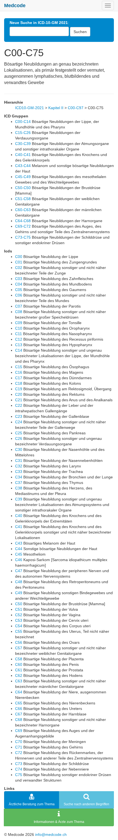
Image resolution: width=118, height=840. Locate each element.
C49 (18, 593)
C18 (18, 383)
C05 (18, 289)
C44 (18, 548)
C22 (18, 405)
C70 (18, 741)
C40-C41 (23, 154)
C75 (18, 774)
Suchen (80, 31)
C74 (18, 769)
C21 (18, 400)
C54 (18, 626)
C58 (18, 659)
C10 (18, 328)
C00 (18, 256)
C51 (18, 609)
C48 (18, 582)
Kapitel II (55, 108)
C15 (18, 367)
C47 (18, 571)
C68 (18, 719)
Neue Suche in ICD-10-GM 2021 (39, 22)
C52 (18, 615)
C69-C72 (23, 226)
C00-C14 (23, 121)
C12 (18, 339)
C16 (18, 372)
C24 (18, 422)
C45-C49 (23, 176)
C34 (18, 477)
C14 (18, 350)
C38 (18, 488)
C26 (18, 438)
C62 (18, 675)
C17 (18, 378)
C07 (18, 306)
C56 (18, 642)
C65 (18, 703)
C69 (18, 730)
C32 (18, 466)
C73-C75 (23, 237)
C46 (18, 560)
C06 (18, 295)
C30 (18, 449)
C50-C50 (23, 187)
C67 (18, 714)
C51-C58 (23, 198)
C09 (18, 323)
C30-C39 (23, 143)
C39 (18, 499)
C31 (18, 460)
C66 (18, 708)
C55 (18, 631)
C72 (18, 752)
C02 (18, 267)
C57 (18, 648)
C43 (18, 543)
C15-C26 (23, 132)
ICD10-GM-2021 (29, 108)
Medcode (15, 5)
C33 (18, 471)
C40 (18, 515)
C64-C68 (23, 221)
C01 (18, 262)
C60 (18, 664)
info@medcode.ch (51, 834)
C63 (18, 681)
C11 (18, 334)
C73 (18, 763)
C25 (18, 433)
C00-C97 (75, 108)
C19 (18, 389)
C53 (18, 620)
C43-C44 (23, 165)
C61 (18, 670)
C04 (18, 284)
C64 (18, 692)
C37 (18, 482)
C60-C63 (23, 210)
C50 (18, 604)
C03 (18, 278)
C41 (18, 526)
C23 (18, 416)
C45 (18, 554)
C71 (18, 747)
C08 (18, 311)
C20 (18, 394)
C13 (18, 345)
